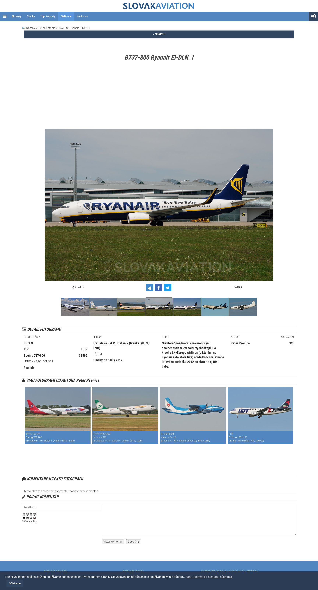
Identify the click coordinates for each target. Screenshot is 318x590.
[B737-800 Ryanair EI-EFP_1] (187, 306)
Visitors (81, 16)
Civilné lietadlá (46, 28)
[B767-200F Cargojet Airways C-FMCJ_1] (131, 306)
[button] (5, 583)
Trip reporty (47, 16)
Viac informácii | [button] (196, 576)
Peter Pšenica (240, 343)
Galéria (65, 16)
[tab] (159, 34)
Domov (30, 28)
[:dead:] (34, 517)
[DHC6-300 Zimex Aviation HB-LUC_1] (103, 306)
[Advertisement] (159, 96)
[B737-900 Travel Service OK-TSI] (58, 409)
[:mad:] (27, 517)
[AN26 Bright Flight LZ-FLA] (193, 409)
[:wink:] (34, 514)
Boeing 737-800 (34, 355)
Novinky (16, 16)
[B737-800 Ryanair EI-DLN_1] (159, 306)
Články (31, 16)
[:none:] (24, 517)
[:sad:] (31, 517)
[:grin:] (31, 514)
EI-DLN (28, 343)
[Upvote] (150, 288)
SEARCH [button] (159, 34)
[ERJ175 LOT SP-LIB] (261, 409)
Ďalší (237, 287)
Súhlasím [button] (15, 583)
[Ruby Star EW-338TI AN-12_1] (243, 306)
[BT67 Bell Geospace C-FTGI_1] (75, 306)
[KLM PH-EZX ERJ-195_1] (215, 306)
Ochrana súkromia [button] (220, 576)
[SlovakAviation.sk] (159, 6)
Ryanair (29, 368)
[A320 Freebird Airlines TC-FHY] (125, 409)
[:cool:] (27, 514)
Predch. (80, 287)
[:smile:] (24, 514)
